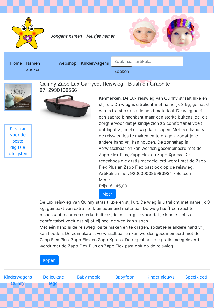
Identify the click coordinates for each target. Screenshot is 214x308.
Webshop (67, 63)
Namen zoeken (33, 66)
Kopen (49, 260)
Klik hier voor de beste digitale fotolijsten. (17, 141)
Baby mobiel (89, 277)
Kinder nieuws (160, 277)
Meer (107, 194)
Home (16, 63)
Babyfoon (124, 277)
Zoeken (121, 71)
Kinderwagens (95, 63)
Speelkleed (196, 277)
